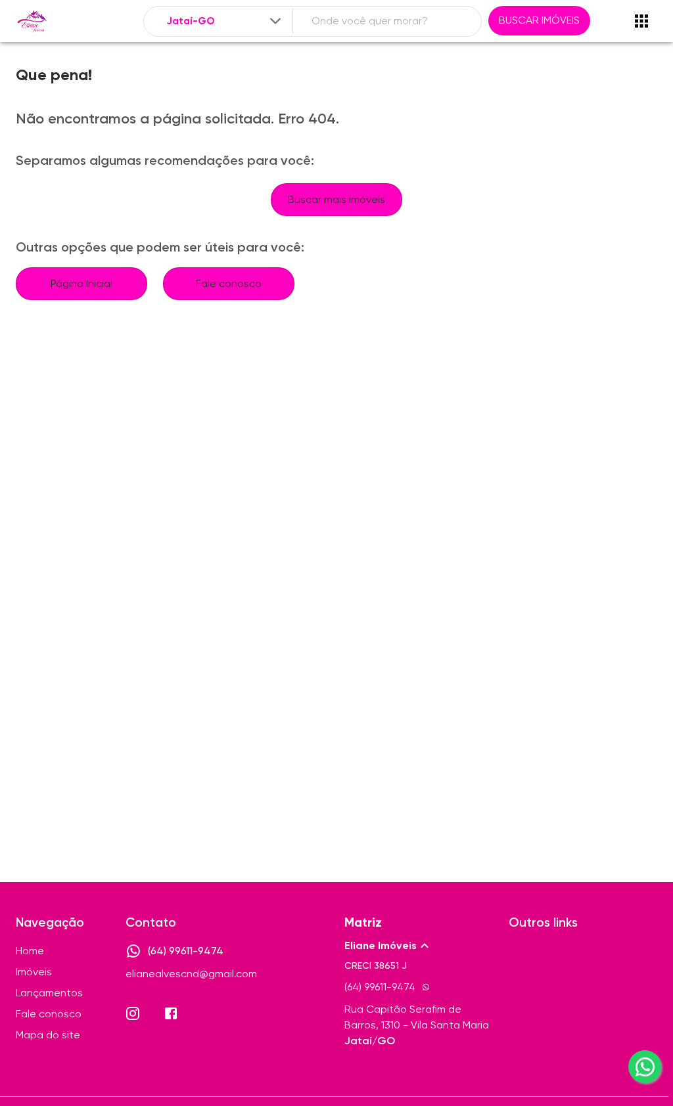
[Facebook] (171, 1013)
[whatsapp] (644, 1066)
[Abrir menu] (641, 21)
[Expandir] (275, 21)
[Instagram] (133, 1013)
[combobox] (225, 21)
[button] (418, 946)
